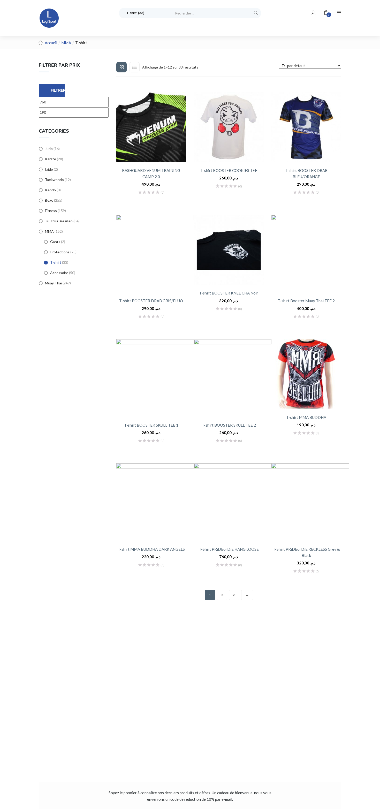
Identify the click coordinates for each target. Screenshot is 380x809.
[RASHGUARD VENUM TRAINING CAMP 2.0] (151, 127)
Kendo (50, 190)
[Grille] (121, 67)
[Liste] (134, 67)
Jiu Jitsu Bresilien (59, 221)
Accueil (51, 42)
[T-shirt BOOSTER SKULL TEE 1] (155, 378)
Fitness (51, 210)
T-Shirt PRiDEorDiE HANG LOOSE (229, 549)
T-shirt (55, 262)
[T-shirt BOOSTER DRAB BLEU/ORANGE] (306, 127)
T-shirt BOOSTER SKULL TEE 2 (229, 425)
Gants (55, 241)
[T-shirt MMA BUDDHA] (306, 374)
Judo (49, 148)
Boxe (49, 200)
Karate (50, 159)
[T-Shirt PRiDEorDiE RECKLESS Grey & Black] (310, 502)
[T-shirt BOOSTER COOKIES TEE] (229, 127)
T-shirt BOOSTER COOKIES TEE (228, 170)
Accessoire (59, 272)
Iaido (49, 169)
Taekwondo (54, 179)
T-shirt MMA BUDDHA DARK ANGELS (151, 549)
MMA (66, 42)
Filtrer (58, 90)
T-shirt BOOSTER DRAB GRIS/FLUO (151, 300)
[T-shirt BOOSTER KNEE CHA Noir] (229, 250)
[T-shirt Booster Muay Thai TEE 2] (310, 253)
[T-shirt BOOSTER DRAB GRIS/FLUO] (155, 253)
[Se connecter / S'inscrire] (313, 13)
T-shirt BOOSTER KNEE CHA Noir (228, 293)
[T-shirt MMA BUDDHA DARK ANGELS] (155, 502)
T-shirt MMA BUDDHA (306, 417)
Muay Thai (53, 283)
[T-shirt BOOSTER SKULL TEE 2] (232, 378)
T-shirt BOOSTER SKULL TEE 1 (151, 425)
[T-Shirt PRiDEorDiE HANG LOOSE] (232, 502)
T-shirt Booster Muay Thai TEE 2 (306, 300)
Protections (60, 252)
